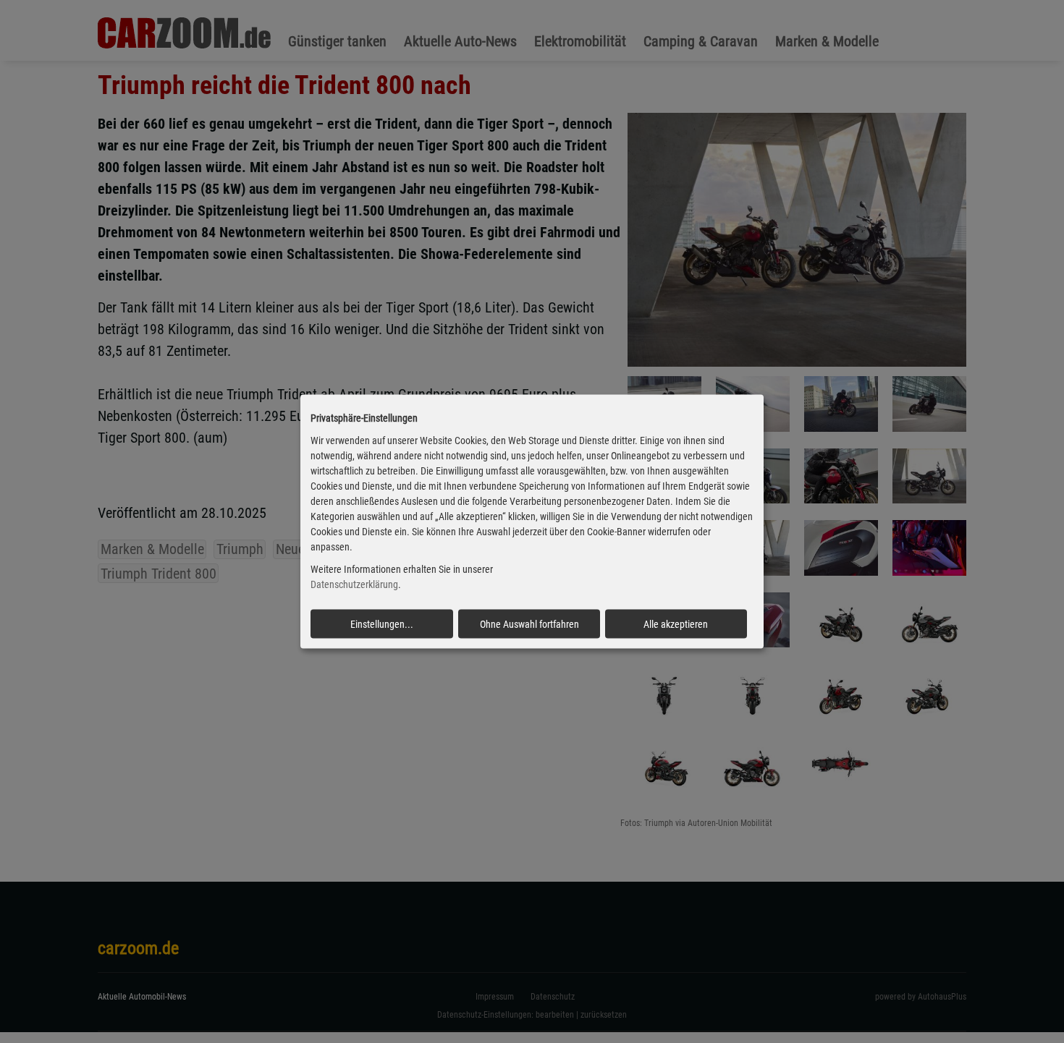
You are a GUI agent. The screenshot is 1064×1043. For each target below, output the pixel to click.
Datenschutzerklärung (354, 584)
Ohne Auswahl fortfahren (529, 623)
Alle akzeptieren (675, 623)
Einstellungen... (381, 623)
